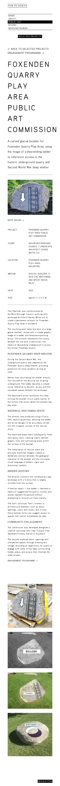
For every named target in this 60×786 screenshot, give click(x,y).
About (12, 19)
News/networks (18, 28)
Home (11, 15)
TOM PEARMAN (17, 6)
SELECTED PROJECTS (30, 36)
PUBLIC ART (14, 22)
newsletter (45, 781)
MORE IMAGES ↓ (16, 220)
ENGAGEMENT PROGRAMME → (26, 53)
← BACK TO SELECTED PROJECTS (28, 49)
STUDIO (12, 25)
